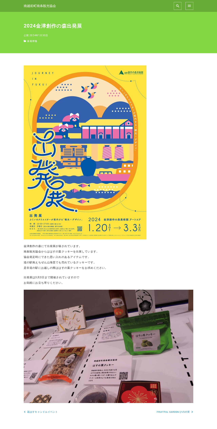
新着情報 (32, 41)
